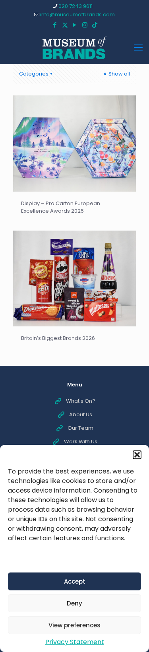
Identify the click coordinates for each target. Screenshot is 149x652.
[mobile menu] (138, 47)
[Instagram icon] (85, 25)
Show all (118, 74)
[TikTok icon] (95, 25)
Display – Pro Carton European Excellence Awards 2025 (60, 207)
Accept (74, 581)
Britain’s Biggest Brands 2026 (58, 338)
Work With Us (80, 441)
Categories (33, 74)
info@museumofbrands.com (77, 14)
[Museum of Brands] (74, 48)
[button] (137, 455)
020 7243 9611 (75, 6)
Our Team (80, 428)
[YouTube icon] (75, 25)
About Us (80, 414)
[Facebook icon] (55, 25)
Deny (74, 603)
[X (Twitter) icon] (65, 25)
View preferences (74, 625)
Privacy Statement (74, 641)
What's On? (80, 401)
